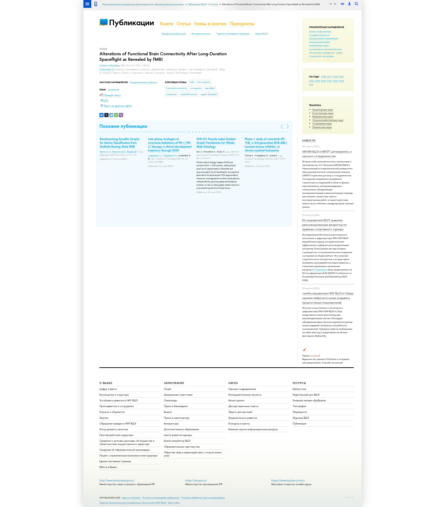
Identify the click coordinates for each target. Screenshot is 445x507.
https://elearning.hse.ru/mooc (288, 480)
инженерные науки (319, 45)
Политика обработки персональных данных (203, 497)
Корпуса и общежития (112, 411)
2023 (317, 81)
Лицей (167, 389)
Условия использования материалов (160, 497)
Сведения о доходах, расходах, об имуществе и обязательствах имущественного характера (126, 442)
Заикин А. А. (105, 151)
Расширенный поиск (201, 33)
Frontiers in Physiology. (110, 65)
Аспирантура (171, 423)
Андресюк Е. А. (155, 155)
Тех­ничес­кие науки (322, 127)
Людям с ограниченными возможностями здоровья (128, 455)
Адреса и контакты (131, 497)
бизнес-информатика (320, 31)
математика (315, 52)
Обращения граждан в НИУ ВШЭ (117, 423)
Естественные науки (322, 113)
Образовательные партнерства (182, 446)
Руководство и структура (114, 394)
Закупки (103, 417)
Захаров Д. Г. (132, 151)
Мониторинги (236, 400)
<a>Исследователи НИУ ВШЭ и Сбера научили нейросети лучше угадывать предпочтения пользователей (327, 298)
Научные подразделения (242, 389)
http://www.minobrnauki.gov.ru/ (117, 480)
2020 (335, 81)
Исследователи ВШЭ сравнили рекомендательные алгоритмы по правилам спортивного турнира (324, 224)
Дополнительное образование (181, 429)
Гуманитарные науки (322, 109)
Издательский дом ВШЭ (306, 394)
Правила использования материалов (233, 33)
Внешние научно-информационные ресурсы (253, 429)
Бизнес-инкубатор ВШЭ (177, 440)
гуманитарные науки (319, 41)
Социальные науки (322, 123)
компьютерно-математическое (325, 49)
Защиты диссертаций (240, 411)
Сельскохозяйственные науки (327, 119)
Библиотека (299, 389)
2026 (335, 76)
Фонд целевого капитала (113, 429)
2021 (329, 81)
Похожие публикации (123, 126)
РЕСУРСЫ (299, 383)
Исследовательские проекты (244, 394)
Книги (166, 24)
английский (113, 89)
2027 (329, 76)
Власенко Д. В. (119, 151)
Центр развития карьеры (178, 435)
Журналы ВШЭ (301, 417)
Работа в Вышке (108, 467)
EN (335, 4)
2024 (311, 81)
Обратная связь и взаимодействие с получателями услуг (192, 454)
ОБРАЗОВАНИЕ (174, 383)
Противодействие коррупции (116, 435)
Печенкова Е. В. (106, 69)
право (339, 52)
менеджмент (328, 52)
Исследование (319, 269)
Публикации (131, 22)
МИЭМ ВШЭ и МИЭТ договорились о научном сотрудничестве (327, 153)
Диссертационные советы (243, 406)
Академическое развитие (242, 417)
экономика (327, 56)
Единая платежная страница (115, 461)
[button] (185, 132)
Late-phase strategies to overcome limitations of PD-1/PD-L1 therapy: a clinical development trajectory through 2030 (170, 144)
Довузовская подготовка (178, 394)
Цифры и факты (108, 389)
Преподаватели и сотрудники (116, 406)
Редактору (349, 497)
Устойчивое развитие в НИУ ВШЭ (118, 400)
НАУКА (233, 383)
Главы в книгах (210, 24)
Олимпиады (170, 400)
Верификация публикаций (174, 33)
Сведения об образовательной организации (124, 449)
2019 (341, 81)
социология (315, 56)
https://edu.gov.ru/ (196, 480)
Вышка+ (168, 411)
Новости (308, 140)
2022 (323, 81)
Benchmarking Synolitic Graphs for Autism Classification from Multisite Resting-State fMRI (120, 142)
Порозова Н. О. (170, 155)
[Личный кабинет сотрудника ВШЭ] (349, 4)
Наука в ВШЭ (261, 33)
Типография (299, 406)
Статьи (184, 24)
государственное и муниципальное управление (323, 36)
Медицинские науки (322, 116)
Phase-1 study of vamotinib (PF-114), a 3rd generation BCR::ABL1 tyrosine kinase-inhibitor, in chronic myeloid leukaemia (266, 144)
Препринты (242, 24)
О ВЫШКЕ (106, 383)
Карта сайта (173, 502)
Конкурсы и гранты (239, 423)
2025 (341, 76)
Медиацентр (300, 411)
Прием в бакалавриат (176, 406)
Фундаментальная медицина (143, 82)
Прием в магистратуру (176, 417)
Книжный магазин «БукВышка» (309, 400)
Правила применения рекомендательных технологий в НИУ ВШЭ (132, 502)
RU (331, 4)
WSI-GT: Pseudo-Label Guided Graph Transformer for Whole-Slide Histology (216, 142)
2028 (323, 76)
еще (311, 84)
